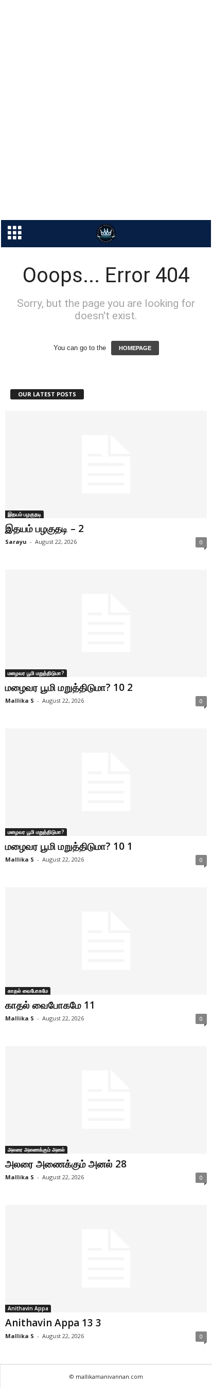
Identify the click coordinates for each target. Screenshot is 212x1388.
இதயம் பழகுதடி (24, 514)
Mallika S (19, 700)
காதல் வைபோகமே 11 (50, 1005)
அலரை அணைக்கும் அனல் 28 (66, 1164)
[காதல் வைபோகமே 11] (106, 941)
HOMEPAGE (135, 348)
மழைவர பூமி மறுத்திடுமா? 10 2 (69, 687)
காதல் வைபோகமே (28, 990)
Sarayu (16, 541)
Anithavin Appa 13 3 (53, 1322)
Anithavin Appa (28, 1308)
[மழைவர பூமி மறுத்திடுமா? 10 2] (106, 623)
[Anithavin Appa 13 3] (106, 1258)
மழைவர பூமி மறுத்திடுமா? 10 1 (69, 846)
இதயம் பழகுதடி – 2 (44, 528)
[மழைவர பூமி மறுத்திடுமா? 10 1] (106, 782)
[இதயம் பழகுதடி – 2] (106, 464)
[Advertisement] (106, 110)
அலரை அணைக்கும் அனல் (36, 1149)
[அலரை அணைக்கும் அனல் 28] (106, 1100)
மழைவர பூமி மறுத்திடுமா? (36, 673)
